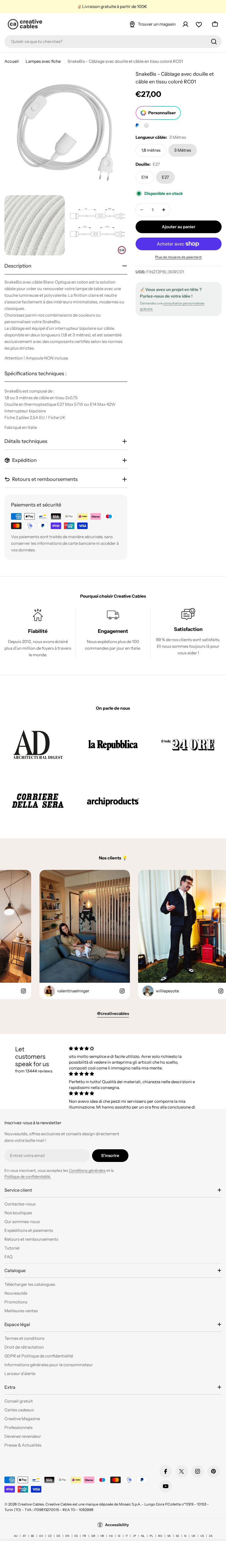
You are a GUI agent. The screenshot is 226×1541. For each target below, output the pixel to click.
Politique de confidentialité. (27, 1176)
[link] (38, 744)
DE (58, 1536)
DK (67, 1536)
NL (143, 1536)
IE (119, 1536)
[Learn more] (146, 125)
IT (126, 1536)
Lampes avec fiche (43, 61)
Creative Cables (31, 1504)
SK (169, 1536)
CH (41, 1536)
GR (93, 1536)
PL (151, 1536)
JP (134, 1536)
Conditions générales (87, 1170)
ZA (210, 1536)
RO (160, 1536)
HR (102, 1536)
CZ (50, 1536)
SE (177, 1536)
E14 (144, 177)
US (202, 1536)
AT (24, 1536)
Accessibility (117, 1524)
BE (32, 1536)
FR (84, 1536)
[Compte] (185, 24)
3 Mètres (182, 150)
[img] (132, 1048)
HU (111, 1536)
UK (193, 1536)
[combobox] (113, 41)
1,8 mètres (150, 150)
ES (76, 1536)
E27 (165, 177)
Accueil (11, 61)
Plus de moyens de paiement (178, 257)
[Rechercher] (214, 41)
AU (16, 1536)
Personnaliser (162, 112)
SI (185, 1536)
